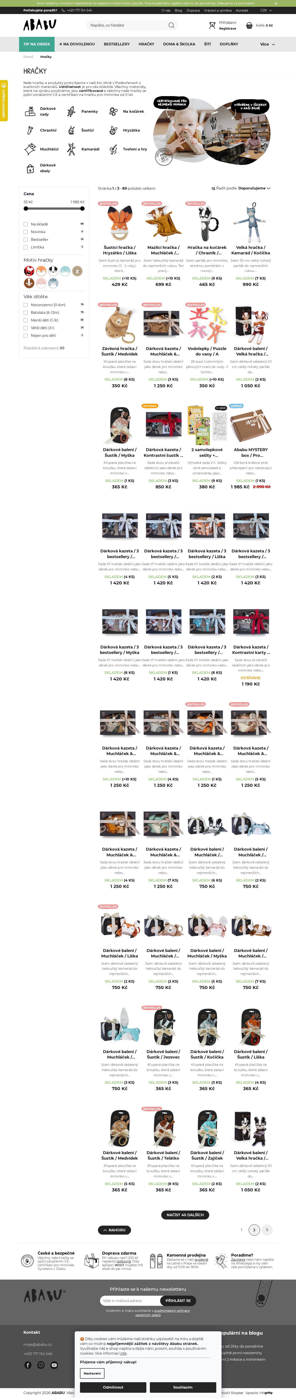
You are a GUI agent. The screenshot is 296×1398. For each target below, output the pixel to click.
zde (123, 1353)
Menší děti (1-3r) (57, 320)
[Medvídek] (77, 271)
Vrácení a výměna (218, 10)
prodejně (201, 1260)
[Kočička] (53, 283)
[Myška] (41, 283)
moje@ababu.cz (37, 1345)
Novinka (57, 232)
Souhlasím (183, 1387)
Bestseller (57, 239)
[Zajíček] (65, 271)
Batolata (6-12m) (57, 313)
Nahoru (117, 1230)
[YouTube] (54, 1365)
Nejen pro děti (57, 336)
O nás (166, 10)
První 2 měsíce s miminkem (241, 1359)
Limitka (57, 247)
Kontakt (242, 10)
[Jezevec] (53, 271)
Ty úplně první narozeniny (239, 1353)
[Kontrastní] (29, 271)
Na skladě (57, 224)
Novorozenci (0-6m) (57, 305)
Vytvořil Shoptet (230, 1393)
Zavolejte (238, 1260)
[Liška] (41, 271)
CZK (264, 10)
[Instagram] (41, 1365)
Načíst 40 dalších (185, 1215)
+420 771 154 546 (37, 1354)
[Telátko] (29, 283)
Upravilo (251, 1393)
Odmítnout (113, 1387)
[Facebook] (27, 1365)
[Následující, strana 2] (254, 1230)
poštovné (124, 1261)
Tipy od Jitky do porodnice (240, 1346)
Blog (178, 10)
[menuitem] (37, 44)
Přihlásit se (178, 1301)
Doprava (193, 10)
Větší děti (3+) (57, 328)
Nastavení (92, 1373)
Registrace (227, 28)
